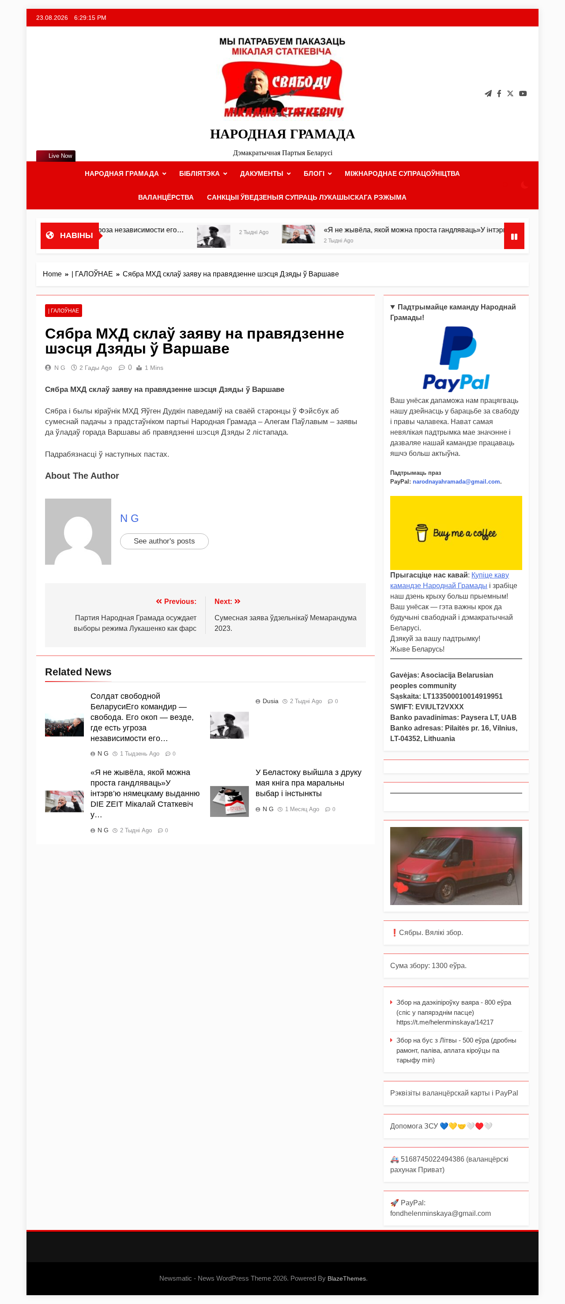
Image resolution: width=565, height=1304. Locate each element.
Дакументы (261, 173)
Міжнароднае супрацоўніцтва (402, 173)
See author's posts (164, 541)
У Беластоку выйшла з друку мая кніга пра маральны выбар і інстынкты (309, 783)
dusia (271, 700)
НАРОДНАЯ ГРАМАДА (282, 134)
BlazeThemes (347, 1278)
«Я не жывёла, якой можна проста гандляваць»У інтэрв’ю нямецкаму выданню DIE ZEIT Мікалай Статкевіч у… (145, 793)
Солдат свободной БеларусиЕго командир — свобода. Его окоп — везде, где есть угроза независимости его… (142, 717)
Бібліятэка (199, 173)
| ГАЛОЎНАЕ (63, 311)
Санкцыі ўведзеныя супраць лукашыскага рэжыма (307, 197)
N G (59, 367)
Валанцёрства (166, 197)
